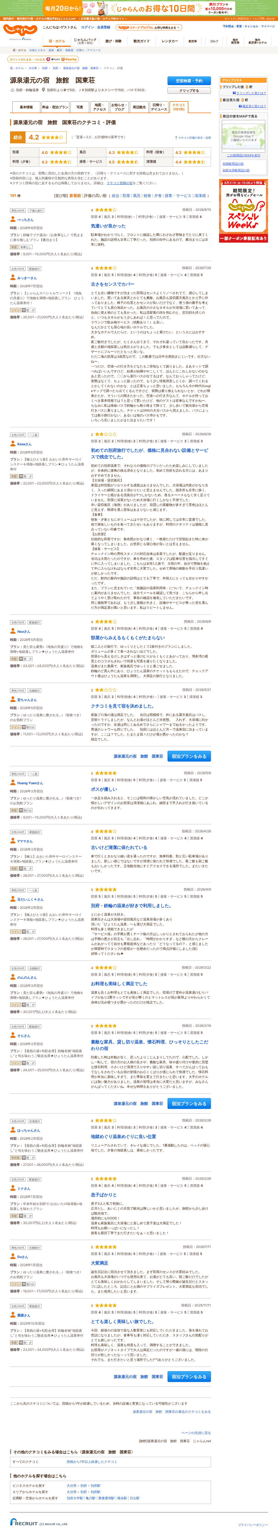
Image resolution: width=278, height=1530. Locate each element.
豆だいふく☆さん (30, 899)
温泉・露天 (55, 50)
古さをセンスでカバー (112, 284)
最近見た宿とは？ (254, 106)
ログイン (87, 27)
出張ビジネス (37, 50)
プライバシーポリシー (253, 1525)
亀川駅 (91, 1498)
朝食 (147, 195)
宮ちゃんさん (27, 700)
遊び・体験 (113, 41)
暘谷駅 (122, 1498)
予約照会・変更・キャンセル (240, 26)
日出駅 (135, 1498)
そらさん (23, 1036)
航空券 (193, 41)
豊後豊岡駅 (106, 1498)
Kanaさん (24, 444)
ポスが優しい (104, 789)
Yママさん (25, 841)
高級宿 (69, 50)
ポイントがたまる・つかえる (28, 59)
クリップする (189, 90)
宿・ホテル (17, 68)
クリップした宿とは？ (251, 93)
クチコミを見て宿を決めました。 (123, 706)
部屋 (126, 195)
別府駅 (95, 1485)
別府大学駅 (75, 1498)
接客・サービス (178, 195)
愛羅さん (23, 1315)
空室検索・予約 (189, 80)
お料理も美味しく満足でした (119, 983)
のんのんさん (27, 977)
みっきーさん (27, 278)
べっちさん (25, 220)
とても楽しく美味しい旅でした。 (123, 1321)
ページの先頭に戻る (196, 1433)
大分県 (33, 68)
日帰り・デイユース (88, 50)
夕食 (158, 195)
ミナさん (23, 1188)
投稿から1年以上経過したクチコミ (92, 1462)
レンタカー (170, 41)
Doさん (22, 1257)
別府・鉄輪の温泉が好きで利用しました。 (132, 905)
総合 (115, 195)
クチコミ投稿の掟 (120, 183)
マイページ (268, 26)
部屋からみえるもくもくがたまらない (128, 637)
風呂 (137, 195)
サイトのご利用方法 (237, 18)
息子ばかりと (104, 1194)
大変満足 (99, 1263)
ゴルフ (214, 41)
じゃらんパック (85, 41)
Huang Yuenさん (30, 783)
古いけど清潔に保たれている (119, 847)
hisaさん (23, 631)
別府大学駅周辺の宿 (236, 170)
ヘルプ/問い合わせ (263, 18)
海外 (235, 41)
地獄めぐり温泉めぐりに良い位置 (123, 1136)
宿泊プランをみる (189, 756)
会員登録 (103, 27)
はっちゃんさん (28, 1130)
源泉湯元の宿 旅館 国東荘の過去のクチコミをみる (172, 1412)
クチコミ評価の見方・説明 (194, 137)
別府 (45, 68)
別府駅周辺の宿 (233, 163)
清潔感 (200, 195)
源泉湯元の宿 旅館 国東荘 (81, 68)
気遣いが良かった (108, 225)
